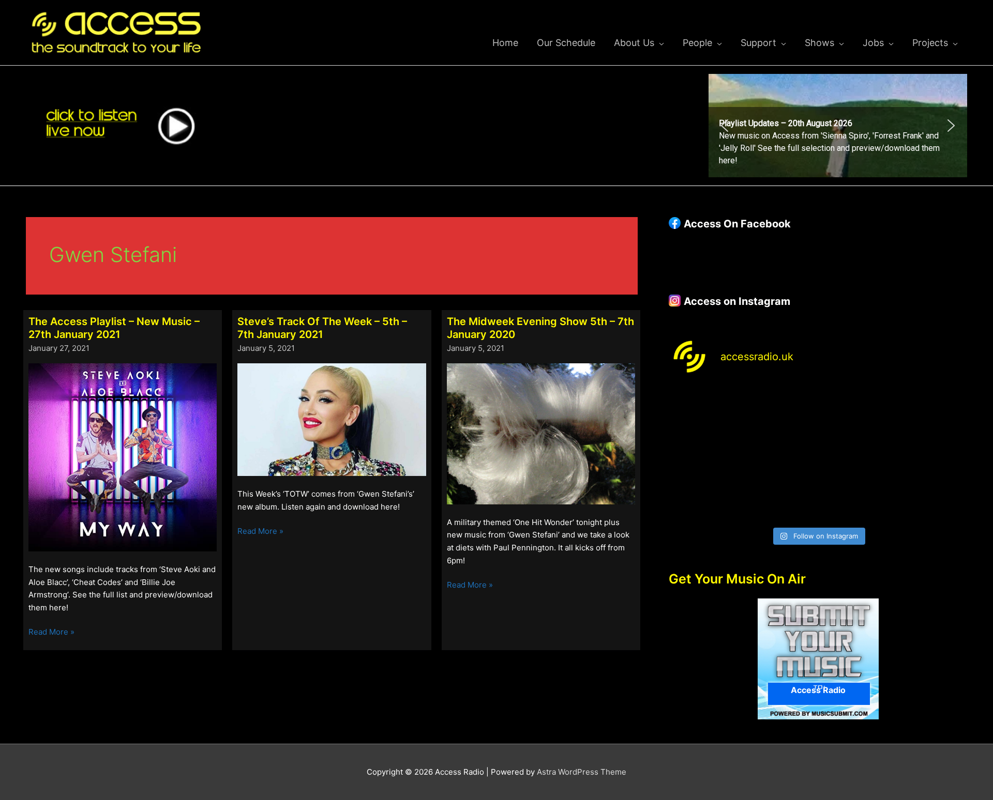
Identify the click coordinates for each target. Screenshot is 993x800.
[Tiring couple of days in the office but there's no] (780, 499)
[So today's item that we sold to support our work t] (856, 454)
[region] (838, 125)
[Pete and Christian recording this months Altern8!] (856, 409)
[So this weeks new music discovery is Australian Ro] (931, 454)
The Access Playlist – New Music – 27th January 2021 (114, 328)
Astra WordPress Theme (581, 772)
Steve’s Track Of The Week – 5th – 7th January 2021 (322, 328)
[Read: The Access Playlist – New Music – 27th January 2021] (122, 456)
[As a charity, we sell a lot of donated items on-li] (704, 499)
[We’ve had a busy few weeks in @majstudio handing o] (704, 409)
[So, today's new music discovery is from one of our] (931, 409)
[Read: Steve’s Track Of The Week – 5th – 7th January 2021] (331, 419)
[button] (838, 125)
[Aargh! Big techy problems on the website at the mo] (780, 409)
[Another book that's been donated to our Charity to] (780, 454)
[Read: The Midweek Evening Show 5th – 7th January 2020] (541, 433)
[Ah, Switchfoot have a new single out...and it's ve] (704, 454)
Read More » (51, 632)
